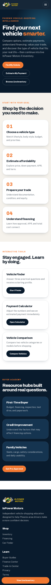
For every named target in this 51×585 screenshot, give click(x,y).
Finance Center (10, 562)
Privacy (6, 570)
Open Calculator (17, 322)
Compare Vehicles (18, 354)
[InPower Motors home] (21, 4)
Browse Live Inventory (16, 82)
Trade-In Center (10, 566)
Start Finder (15, 290)
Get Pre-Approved (14, 469)
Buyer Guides (9, 557)
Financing (7, 538)
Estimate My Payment (16, 73)
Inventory (7, 534)
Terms (5, 574)
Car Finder (7, 543)
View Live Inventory (25, 580)
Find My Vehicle (13, 65)
